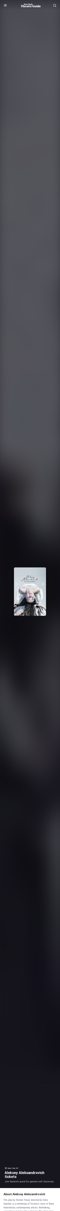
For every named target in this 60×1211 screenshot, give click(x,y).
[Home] (31, 5)
